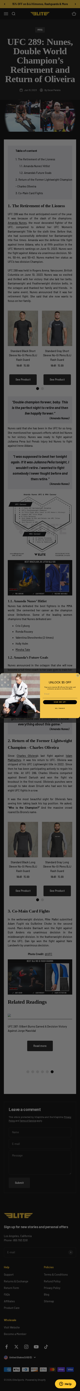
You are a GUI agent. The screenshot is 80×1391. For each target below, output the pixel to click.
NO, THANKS (60, 708)
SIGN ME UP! (60, 702)
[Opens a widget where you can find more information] (65, 1384)
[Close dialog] (78, 675)
